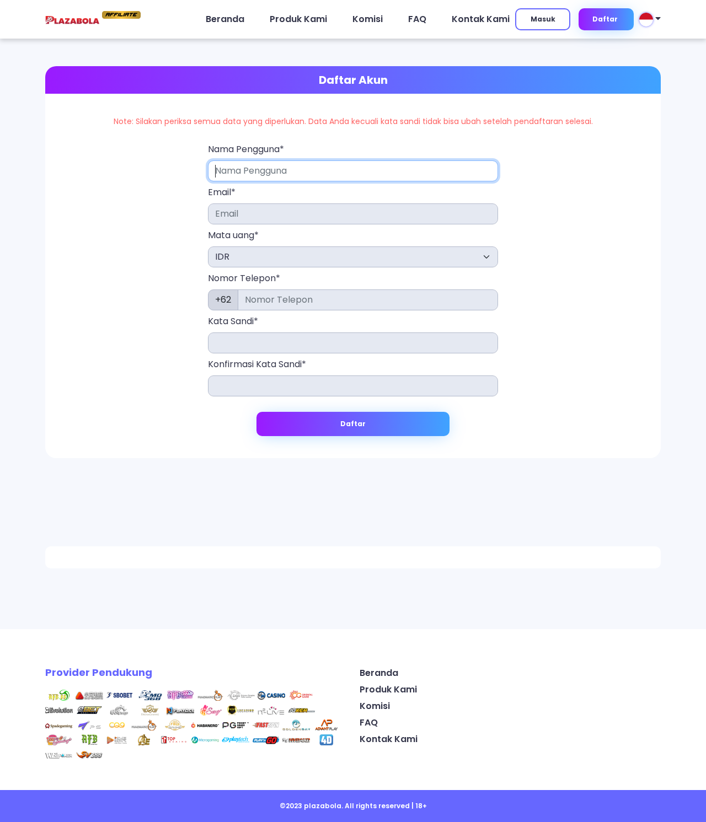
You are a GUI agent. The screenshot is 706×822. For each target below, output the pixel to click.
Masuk (543, 19)
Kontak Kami (481, 19)
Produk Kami (298, 19)
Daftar (605, 19)
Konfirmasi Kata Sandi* (257, 364)
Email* (222, 192)
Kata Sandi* (233, 321)
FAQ (417, 19)
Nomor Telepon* (244, 278)
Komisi (367, 19)
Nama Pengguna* (246, 149)
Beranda (225, 19)
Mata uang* (233, 235)
